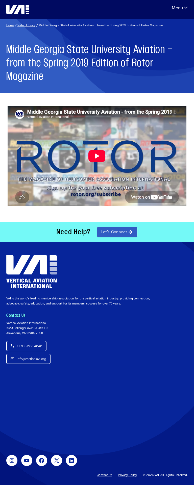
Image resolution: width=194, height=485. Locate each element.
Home (10, 25)
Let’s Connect (114, 232)
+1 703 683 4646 (29, 346)
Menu (180, 7)
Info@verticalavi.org (31, 358)
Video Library (26, 25)
